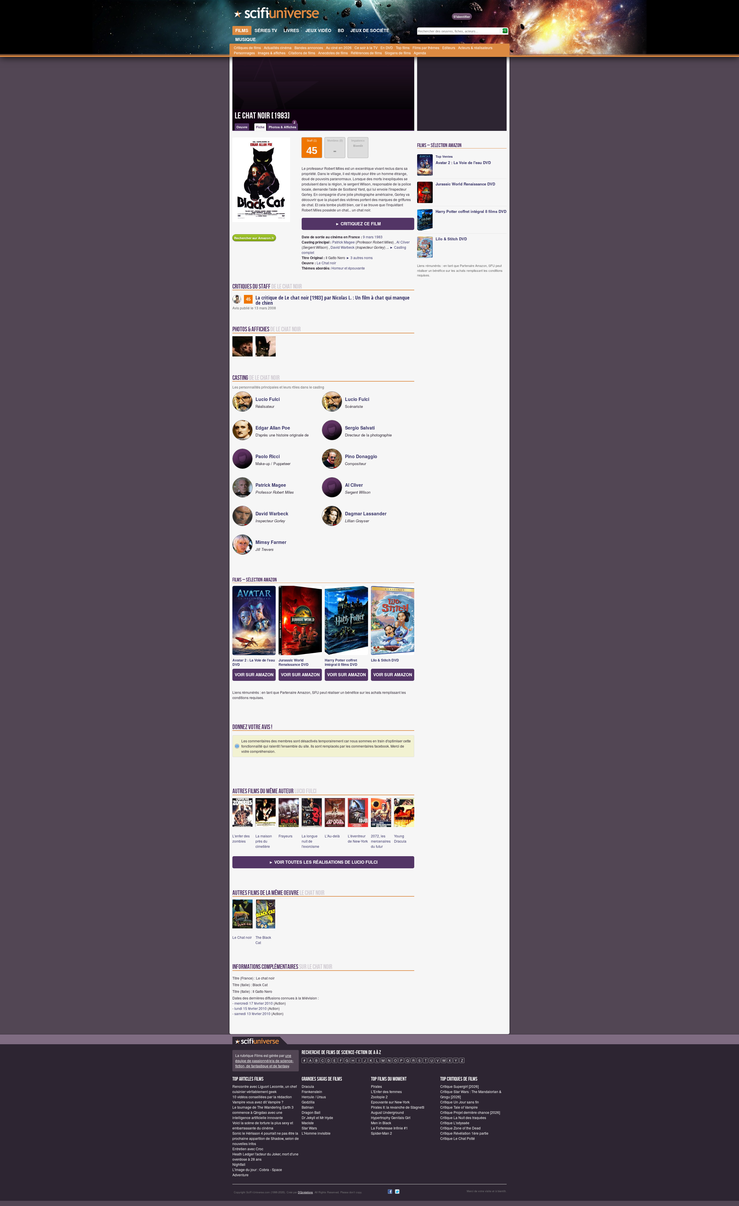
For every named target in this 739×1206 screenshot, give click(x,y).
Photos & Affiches (282, 126)
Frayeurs (285, 835)
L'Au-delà (332, 835)
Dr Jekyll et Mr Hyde (317, 1117)
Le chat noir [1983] (262, 116)
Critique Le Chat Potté (457, 1138)
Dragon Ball (311, 1112)
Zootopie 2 (379, 1096)
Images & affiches (271, 52)
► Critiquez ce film (358, 223)
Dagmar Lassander (366, 513)
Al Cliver (403, 241)
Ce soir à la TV (366, 47)
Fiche (260, 127)
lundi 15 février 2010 (250, 1008)
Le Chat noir (326, 262)
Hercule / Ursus (314, 1096)
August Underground (387, 1112)
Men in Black (381, 1122)
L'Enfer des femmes (386, 1091)
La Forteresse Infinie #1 (389, 1127)
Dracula (308, 1086)
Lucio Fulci (267, 399)
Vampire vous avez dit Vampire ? (257, 1101)
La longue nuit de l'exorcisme (310, 841)
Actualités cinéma (278, 47)
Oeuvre (241, 127)
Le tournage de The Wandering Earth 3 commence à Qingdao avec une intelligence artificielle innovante (263, 1112)
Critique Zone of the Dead (460, 1127)
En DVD (386, 47)
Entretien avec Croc (247, 1148)
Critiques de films (247, 47)
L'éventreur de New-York (358, 838)
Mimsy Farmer (270, 542)
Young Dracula (400, 838)
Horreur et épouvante (348, 267)
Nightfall (238, 1164)
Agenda (420, 52)
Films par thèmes (426, 47)
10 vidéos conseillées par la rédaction (262, 1096)
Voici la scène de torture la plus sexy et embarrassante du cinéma (262, 1125)
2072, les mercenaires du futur (381, 841)
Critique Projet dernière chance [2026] (470, 1112)
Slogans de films (398, 52)
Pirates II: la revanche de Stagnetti (397, 1107)
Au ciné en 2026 (339, 47)
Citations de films (301, 52)
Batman (308, 1107)
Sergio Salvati (360, 427)
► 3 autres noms (359, 257)
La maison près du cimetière (263, 841)
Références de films (366, 52)
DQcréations (305, 1192)
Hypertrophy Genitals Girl (390, 1117)
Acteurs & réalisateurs (475, 47)
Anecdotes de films (333, 52)
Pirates (376, 1086)
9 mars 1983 (372, 236)
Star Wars (309, 1127)
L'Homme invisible (316, 1133)
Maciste (308, 1122)
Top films (403, 47)
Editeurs (448, 47)
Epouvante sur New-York (390, 1101)
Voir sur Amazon (254, 674)
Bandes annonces (308, 47)
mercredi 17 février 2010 (253, 1003)
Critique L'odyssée (454, 1122)
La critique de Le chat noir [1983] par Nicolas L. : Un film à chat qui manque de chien (332, 300)
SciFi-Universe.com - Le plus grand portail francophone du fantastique (277, 14)
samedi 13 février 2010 (252, 1013)
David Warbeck (342, 247)
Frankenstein (312, 1091)
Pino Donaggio (361, 456)
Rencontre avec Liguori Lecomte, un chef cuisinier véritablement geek (264, 1089)
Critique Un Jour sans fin (459, 1101)
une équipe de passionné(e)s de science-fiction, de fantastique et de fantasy (264, 1060)
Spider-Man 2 (381, 1133)
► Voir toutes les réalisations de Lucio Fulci (323, 862)
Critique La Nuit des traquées (463, 1117)
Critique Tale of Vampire (459, 1107)
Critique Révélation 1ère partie (464, 1133)
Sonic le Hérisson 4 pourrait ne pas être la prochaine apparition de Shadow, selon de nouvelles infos (265, 1138)
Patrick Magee (343, 241)
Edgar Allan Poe (272, 427)
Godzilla (308, 1101)
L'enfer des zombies (241, 838)
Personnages (244, 52)
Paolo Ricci (267, 456)
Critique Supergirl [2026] (459, 1086)
